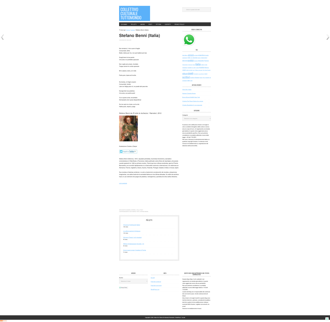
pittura (185, 73)
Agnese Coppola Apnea (189, 93)
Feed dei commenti (156, 285)
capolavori (184, 58)
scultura (192, 77)
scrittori (186, 77)
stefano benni (144, 211)
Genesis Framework (170, 317)
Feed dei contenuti (156, 281)
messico (184, 67)
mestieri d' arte (192, 67)
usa (188, 80)
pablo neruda (189, 70)
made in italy (204, 64)
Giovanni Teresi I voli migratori (132, 237)
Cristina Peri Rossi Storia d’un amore (192, 101)
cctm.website (123, 183)
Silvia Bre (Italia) (186, 89)
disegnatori (204, 58)
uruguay (184, 80)
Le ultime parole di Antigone (131, 231)
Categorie (185, 115)
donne (184, 60)
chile (189, 58)
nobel (184, 70)
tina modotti (206, 77)
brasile (207, 55)
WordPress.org (155, 289)
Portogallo (196, 73)
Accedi (153, 278)
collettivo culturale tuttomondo (130, 13)
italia (137, 210)
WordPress (178, 317)
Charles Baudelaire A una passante (192, 105)
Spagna (197, 77)
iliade (194, 64)
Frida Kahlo (185, 64)
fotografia (201, 61)
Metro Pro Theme (158, 317)
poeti (141, 210)
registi (205, 74)
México (207, 67)
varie (191, 80)
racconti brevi (201, 73)
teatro (201, 77)
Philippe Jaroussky (198, 70)
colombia (194, 58)
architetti (196, 55)
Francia (206, 61)
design (199, 57)
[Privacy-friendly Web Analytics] (3, 321)
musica (201, 67)
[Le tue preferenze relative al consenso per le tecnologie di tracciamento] (327, 319)
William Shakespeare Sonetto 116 (133, 244)
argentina (201, 55)
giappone (190, 64)
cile (191, 57)
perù (194, 70)
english (190, 60)
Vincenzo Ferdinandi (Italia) (131, 225)
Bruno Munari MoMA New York (191, 97)
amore (129, 210)
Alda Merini (185, 55)
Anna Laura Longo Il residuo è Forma (134, 250)
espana (196, 61)
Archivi (121, 278)
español (133, 210)
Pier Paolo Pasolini (206, 70)
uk (210, 77)
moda (197, 67)
